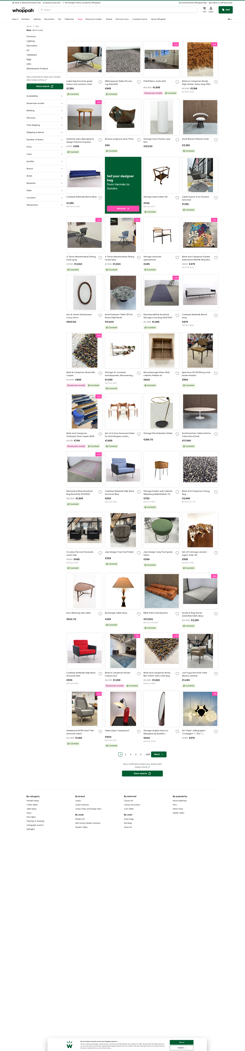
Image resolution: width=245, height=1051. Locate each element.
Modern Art (80, 819)
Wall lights (31, 829)
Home (29, 26)
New (37, 26)
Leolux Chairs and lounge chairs (88, 809)
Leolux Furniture (82, 804)
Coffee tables (32, 804)
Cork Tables (129, 809)
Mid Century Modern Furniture (87, 823)
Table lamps (31, 809)
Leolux (78, 800)
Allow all (181, 1042)
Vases (29, 813)
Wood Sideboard (180, 800)
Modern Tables (81, 827)
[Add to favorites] (100, 82)
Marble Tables (178, 813)
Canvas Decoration (132, 804)
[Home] (23, 10)
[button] (167, 3)
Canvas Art (128, 800)
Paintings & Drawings (35, 821)
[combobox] (119, 9)
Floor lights (31, 817)
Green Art (128, 827)
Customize (181, 1047)
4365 (148, 754)
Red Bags (128, 823)
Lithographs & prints (35, 825)
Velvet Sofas (178, 809)
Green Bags (129, 819)
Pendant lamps (33, 800)
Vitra (175, 804)
